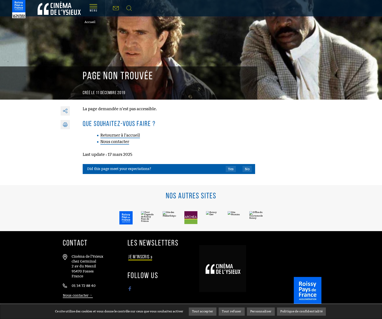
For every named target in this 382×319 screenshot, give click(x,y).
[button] (65, 124)
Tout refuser (231, 311)
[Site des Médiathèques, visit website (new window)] (169, 217)
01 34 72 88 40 (84, 286)
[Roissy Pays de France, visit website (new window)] (126, 217)
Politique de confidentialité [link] (301, 311)
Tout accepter (202, 311)
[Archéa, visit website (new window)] (191, 217)
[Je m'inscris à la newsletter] (115, 8)
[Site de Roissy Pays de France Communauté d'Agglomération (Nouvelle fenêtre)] (307, 298)
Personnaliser (261, 311)
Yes (231, 169)
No (247, 169)
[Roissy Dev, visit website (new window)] (212, 217)
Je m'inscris (140, 257)
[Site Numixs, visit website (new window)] (234, 217)
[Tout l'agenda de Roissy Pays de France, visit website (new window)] (147, 217)
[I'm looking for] (129, 8)
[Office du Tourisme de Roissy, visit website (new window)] (256, 217)
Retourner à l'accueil (120, 135)
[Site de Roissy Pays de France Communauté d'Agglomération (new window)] (18, 9)
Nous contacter (114, 141)
